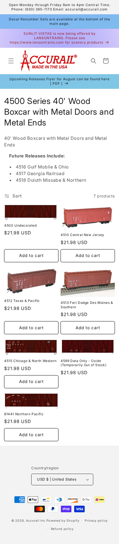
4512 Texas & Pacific (22, 301)
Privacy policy (96, 520)
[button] (11, 61)
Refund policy (62, 529)
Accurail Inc (35, 520)
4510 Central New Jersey (82, 235)
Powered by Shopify (62, 520)
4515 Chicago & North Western (30, 361)
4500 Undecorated (20, 225)
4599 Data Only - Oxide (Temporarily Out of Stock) (84, 363)
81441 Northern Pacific (23, 414)
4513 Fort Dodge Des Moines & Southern (87, 305)
